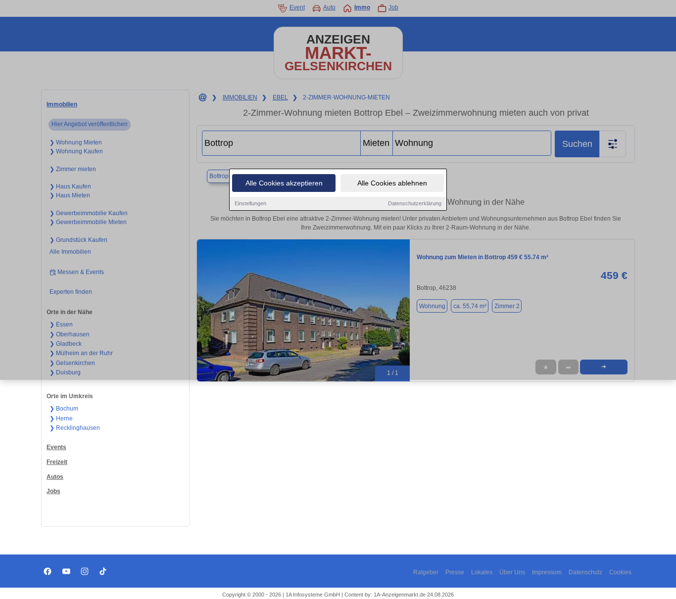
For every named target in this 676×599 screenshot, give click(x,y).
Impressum (547, 572)
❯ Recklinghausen (74, 427)
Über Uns (512, 572)
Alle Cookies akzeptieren (284, 183)
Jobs (53, 491)
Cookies (620, 572)
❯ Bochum (63, 408)
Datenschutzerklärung (414, 203)
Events (56, 447)
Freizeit (57, 462)
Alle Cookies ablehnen (392, 183)
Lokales (481, 572)
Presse (454, 572)
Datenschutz (585, 572)
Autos (55, 476)
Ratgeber (425, 572)
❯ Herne (61, 418)
